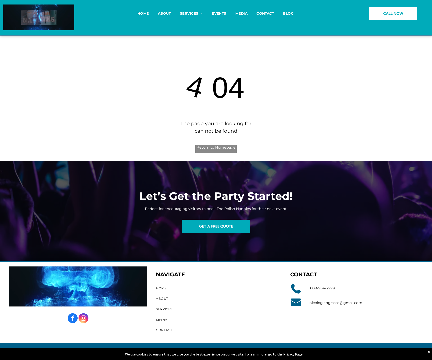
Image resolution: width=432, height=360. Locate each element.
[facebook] (73, 318)
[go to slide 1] (39, 24)
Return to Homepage (216, 147)
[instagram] (83, 318)
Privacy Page (293, 354)
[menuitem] (143, 13)
